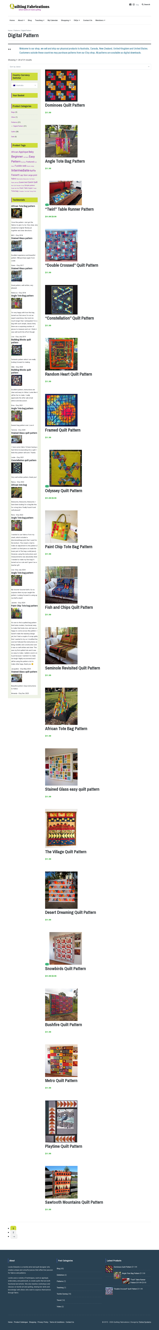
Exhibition (60, 1275)
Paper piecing (14, 182)
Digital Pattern (18, 126)
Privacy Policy (43, 1322)
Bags (13, 112)
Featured (30, 162)
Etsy (137, 5)
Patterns (17, 30)
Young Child (33, 191)
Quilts (13, 132)
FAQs (76, 20)
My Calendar (53, 20)
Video (59, 1307)
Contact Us (87, 20)
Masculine (26, 179)
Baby (31, 152)
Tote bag (14, 191)
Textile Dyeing (62, 1294)
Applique (23, 152)
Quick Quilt (32, 182)
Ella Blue (23, 162)
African (14, 152)
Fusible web (20, 166)
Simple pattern (30, 185)
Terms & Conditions (57, 1322)
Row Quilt (13, 185)
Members (100, 20)
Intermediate (20, 170)
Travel (59, 1300)
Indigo (32, 166)
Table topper (28, 188)
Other (13, 117)
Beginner (17, 156)
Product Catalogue (21, 1322)
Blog (30, 20)
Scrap (22, 185)
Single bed (14, 188)
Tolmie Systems (145, 1322)
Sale (12, 137)
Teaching (39, 20)
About (20, 20)
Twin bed (26, 191)
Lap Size (23, 175)
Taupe (34, 188)
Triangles (21, 191)
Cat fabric (25, 157)
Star (18, 188)
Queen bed (23, 182)
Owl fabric (32, 179)
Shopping (65, 20)
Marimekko (20, 179)
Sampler (19, 185)
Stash (21, 188)
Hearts (28, 166)
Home (12, 20)
